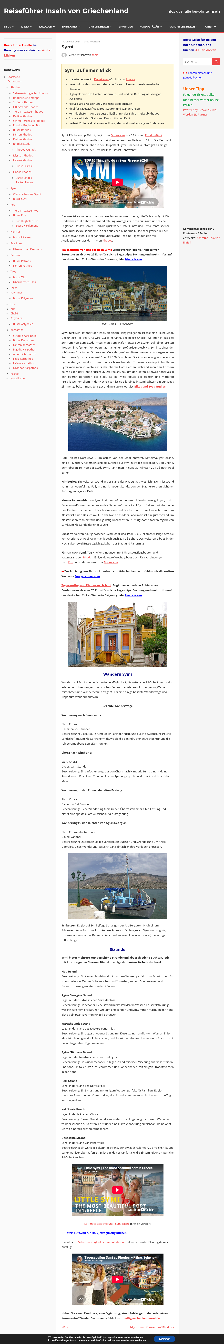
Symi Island (122, 1224)
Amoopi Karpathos (24, 354)
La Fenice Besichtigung (98, 1224)
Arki (12, 309)
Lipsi (13, 304)
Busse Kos (19, 215)
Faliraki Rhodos (22, 160)
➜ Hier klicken (205, 50)
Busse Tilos (20, 277)
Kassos (14, 374)
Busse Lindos (24, 178)
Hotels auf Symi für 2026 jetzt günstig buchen (95, 1233)
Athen (209, 26)
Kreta (25, 26)
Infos (7, 26)
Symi (13, 188)
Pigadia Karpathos (24, 349)
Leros (13, 288)
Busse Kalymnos (23, 298)
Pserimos (16, 243)
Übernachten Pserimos (27, 249)
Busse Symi (20, 199)
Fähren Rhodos (22, 134)
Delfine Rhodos (22, 116)
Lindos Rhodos (22, 172)
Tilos (13, 271)
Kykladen (45, 26)
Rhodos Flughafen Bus (27, 125)
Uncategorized (92, 41)
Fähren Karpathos (24, 345)
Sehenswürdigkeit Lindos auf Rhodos (101, 1242)
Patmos (15, 255)
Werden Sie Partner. (195, 114)
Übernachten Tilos (24, 282)
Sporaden (126, 26)
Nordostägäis (150, 26)
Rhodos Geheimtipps (26, 98)
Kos (70, 562)
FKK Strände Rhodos (25, 107)
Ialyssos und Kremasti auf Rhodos (151, 1327)
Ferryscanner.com (87, 576)
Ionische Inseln (98, 26)
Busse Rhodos (22, 130)
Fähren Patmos (22, 265)
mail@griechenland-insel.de (141, 1318)
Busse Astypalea (23, 324)
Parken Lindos (24, 182)
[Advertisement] (203, 176)
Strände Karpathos (25, 336)
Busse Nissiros (22, 237)
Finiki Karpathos (23, 358)
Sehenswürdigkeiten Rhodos (30, 93)
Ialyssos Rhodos (23, 155)
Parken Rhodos (22, 139)
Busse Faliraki (24, 166)
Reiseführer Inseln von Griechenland (66, 11)
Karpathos (16, 330)
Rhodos (130, 79)
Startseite (14, 77)
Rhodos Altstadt (26, 149)
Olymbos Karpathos (25, 368)
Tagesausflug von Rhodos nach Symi (86, 585)
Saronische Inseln (182, 26)
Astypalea (16, 318)
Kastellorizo (17, 378)
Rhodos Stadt (21, 144)
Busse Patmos (22, 261)
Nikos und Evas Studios (150, 386)
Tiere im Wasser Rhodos (28, 111)
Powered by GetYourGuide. (200, 110)
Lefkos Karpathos (24, 363)
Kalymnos (16, 292)
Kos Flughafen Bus (27, 221)
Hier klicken (133, 259)
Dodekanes (70, 26)
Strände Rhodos (23, 102)
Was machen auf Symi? (27, 194)
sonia (95, 55)
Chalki (14, 313)
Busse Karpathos (23, 340)
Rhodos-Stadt (153, 135)
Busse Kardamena (27, 225)
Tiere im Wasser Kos (25, 210)
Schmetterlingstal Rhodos (29, 121)
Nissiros (15, 231)
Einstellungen (62, 1340)
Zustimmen (164, 1338)
